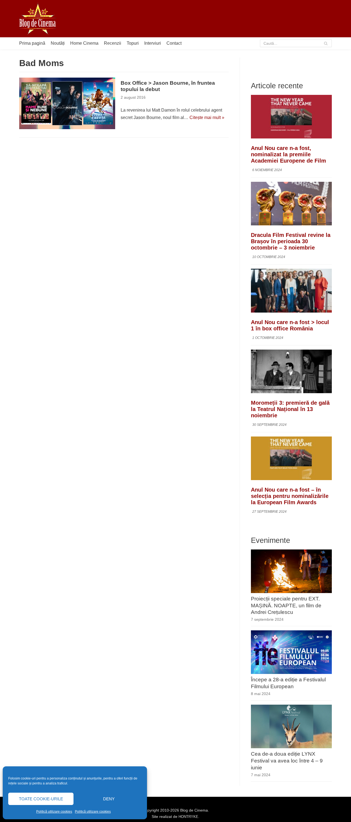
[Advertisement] (232, 18)
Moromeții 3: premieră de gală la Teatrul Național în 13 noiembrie (290, 409)
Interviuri (152, 43)
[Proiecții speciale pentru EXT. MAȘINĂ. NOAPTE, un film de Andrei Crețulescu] (291, 591)
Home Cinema (84, 43)
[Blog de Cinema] (37, 18)
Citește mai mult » (206, 117)
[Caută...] (296, 43)
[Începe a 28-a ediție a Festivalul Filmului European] (291, 672)
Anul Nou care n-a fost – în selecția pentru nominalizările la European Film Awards (290, 496)
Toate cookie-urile (41, 799)
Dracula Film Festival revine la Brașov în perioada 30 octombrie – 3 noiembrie (290, 241)
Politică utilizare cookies (54, 812)
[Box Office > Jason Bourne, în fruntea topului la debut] (67, 103)
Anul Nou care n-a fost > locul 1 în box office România (290, 325)
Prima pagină (32, 43)
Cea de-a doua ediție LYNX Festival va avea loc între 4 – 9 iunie (287, 760)
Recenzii (112, 43)
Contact (174, 43)
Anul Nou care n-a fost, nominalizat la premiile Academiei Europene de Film (288, 154)
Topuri (133, 43)
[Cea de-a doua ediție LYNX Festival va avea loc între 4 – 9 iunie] (291, 746)
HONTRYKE (188, 817)
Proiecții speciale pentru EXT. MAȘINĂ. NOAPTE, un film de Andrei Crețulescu (286, 605)
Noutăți (58, 43)
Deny (109, 799)
